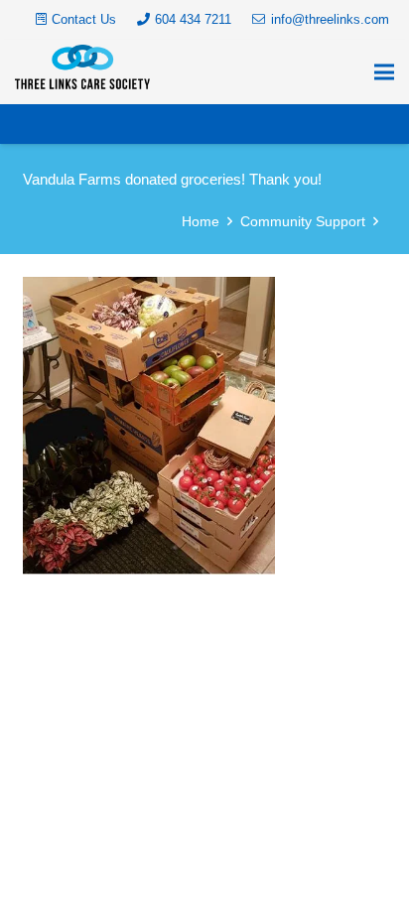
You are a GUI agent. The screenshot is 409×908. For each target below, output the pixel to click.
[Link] (82, 67)
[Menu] (384, 72)
